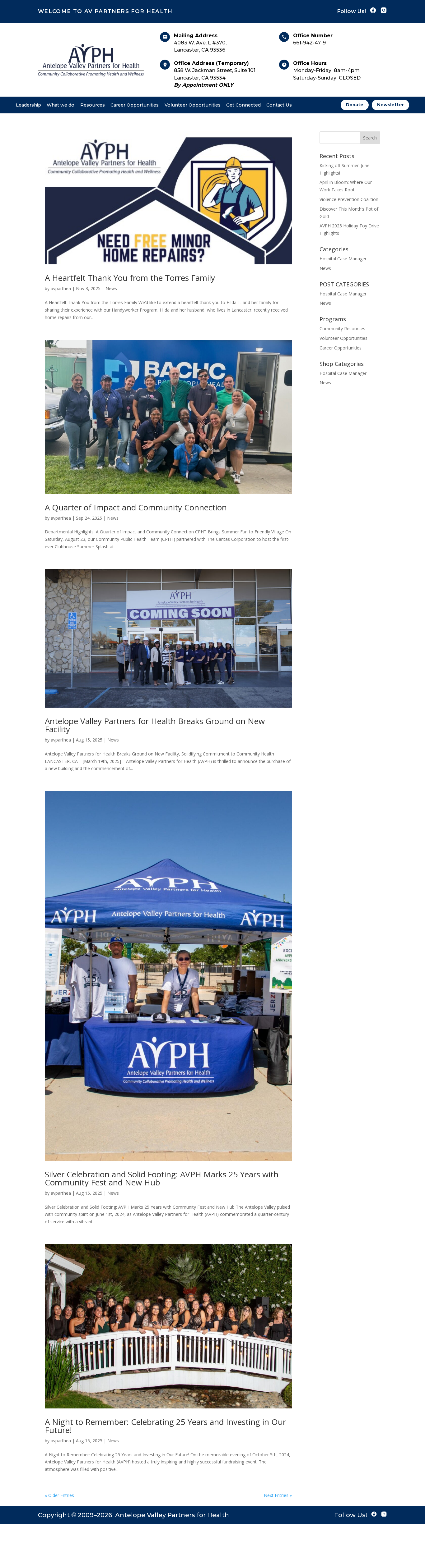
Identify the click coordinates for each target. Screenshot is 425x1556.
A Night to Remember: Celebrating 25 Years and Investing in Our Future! (165, 1425)
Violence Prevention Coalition (349, 199)
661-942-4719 (309, 43)
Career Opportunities (134, 105)
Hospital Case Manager (343, 259)
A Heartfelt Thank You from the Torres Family (130, 277)
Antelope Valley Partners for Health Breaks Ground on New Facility (155, 725)
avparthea (61, 288)
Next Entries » (278, 1495)
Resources (92, 105)
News (111, 288)
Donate (354, 104)
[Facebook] (373, 11)
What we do (60, 105)
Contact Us (279, 105)
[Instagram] (383, 11)
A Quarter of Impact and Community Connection (136, 507)
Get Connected (243, 105)
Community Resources (342, 328)
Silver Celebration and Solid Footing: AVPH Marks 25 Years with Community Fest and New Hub (161, 1178)
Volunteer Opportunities (193, 105)
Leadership (28, 105)
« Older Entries (59, 1495)
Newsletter (390, 104)
